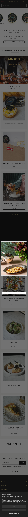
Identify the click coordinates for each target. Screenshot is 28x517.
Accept (14, 506)
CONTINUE (14, 295)
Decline (14, 510)
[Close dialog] (26, 241)
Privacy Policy (17, 502)
